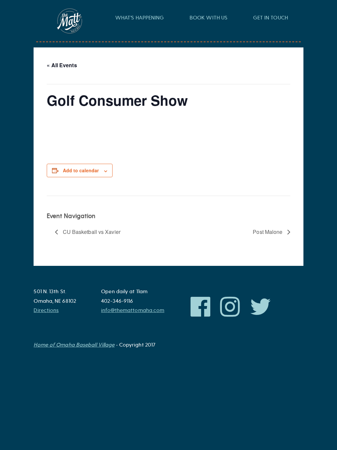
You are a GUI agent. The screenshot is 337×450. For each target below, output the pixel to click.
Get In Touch (270, 17)
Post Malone (268, 232)
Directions (46, 310)
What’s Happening (139, 17)
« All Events (62, 65)
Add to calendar (81, 170)
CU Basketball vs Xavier (90, 232)
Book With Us (208, 17)
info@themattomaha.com (132, 310)
